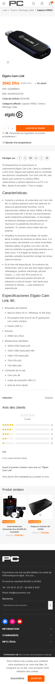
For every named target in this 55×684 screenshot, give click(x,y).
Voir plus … (30, 575)
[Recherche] (50, 605)
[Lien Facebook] (19, 158)
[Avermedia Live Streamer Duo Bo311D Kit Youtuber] (14, 507)
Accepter (36, 678)
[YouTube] (19, 621)
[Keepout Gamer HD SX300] (40, 507)
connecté (23, 476)
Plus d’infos (18, 678)
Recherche (7, 598)
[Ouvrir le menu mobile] (4, 3)
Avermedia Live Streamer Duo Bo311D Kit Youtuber (14, 529)
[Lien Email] (30, 158)
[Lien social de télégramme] (47, 158)
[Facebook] (5, 621)
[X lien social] (25, 158)
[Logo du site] (16, 3)
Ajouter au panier (35, 128)
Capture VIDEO (45, 10)
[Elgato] (13, 114)
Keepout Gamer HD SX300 (40, 527)
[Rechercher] (34, 3)
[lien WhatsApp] (41, 158)
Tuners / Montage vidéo (22, 10)
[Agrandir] (8, 62)
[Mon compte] (42, 3)
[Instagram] (12, 621)
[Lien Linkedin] (36, 158)
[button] (14, 515)
